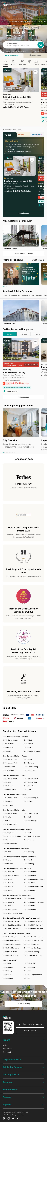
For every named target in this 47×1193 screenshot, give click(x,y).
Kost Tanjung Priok (9, 824)
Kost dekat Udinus (30, 909)
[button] (33, 51)
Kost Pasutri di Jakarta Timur (13, 944)
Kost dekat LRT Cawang (11, 929)
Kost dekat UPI (8, 890)
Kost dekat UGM (8, 872)
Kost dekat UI (8, 879)
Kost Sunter (7, 817)
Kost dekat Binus (30, 898)
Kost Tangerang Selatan (12, 836)
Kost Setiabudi (8, 744)
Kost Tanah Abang (9, 770)
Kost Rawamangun (31, 798)
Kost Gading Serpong (32, 836)
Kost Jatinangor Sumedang (34, 974)
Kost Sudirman (29, 770)
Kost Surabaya (29, 967)
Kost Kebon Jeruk (9, 790)
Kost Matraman (8, 805)
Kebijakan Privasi (22, 1112)
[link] (30, 1024)
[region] (23, 237)
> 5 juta (37, 334)
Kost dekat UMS (8, 902)
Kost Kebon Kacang (31, 767)
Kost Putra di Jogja (10, 952)
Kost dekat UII (8, 906)
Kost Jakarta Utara (10, 813)
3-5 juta (23, 334)
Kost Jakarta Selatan (10, 740)
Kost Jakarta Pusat (10, 759)
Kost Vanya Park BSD (10, 844)
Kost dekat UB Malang (11, 875)
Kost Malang (7, 971)
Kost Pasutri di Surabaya (33, 937)
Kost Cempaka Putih (10, 763)
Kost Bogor (7, 860)
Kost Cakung (28, 801)
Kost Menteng (29, 763)
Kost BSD (27, 832)
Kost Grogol (7, 782)
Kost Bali (27, 978)
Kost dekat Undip (30, 875)
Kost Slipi (27, 790)
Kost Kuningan (8, 747)
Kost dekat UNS (29, 890)
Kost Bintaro (28, 744)
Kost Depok (28, 860)
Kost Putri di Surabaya (11, 940)
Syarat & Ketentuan (9, 1112)
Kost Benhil (28, 759)
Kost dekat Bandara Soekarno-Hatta (34, 921)
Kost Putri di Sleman (31, 944)
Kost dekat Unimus (10, 909)
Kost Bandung (8, 967)
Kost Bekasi (7, 852)
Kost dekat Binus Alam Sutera (34, 902)
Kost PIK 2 (6, 821)
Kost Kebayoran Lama (32, 751)
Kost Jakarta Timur (10, 798)
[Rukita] (10, 135)
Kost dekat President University (13, 913)
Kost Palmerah (8, 786)
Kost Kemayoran (9, 767)
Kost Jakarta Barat (10, 778)
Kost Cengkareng (30, 782)
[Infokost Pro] (37, 135)
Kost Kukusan (8, 864)
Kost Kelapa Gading (31, 813)
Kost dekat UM (8, 883)
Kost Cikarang (29, 852)
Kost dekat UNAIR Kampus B (34, 879)
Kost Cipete (28, 747)
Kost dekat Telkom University (13, 898)
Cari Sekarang (23, 1004)
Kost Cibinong (29, 864)
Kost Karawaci (8, 840)
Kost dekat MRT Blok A (11, 921)
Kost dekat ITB (8, 886)
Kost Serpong (29, 840)
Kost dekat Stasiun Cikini (12, 925)
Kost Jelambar (29, 786)
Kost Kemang (8, 751)
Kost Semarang (29, 963)
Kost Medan (7, 974)
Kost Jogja (7, 963)
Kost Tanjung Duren (31, 778)
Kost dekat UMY (29, 906)
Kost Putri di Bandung (11, 948)
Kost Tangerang (8, 832)
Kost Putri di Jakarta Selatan (34, 940)
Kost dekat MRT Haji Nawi (33, 925)
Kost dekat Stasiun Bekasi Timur (34, 929)
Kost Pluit (27, 817)
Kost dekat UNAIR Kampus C (34, 886)
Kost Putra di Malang (31, 952)
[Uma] (24, 135)
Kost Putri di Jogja (9, 937)
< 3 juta (9, 334)
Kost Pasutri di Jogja (10, 955)
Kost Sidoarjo (8, 978)
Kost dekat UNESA (30, 872)
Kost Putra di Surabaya (32, 948)
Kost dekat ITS (29, 883)
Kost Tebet (28, 740)
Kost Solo (27, 971)
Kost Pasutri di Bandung (33, 955)
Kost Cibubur (7, 801)
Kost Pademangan (30, 821)
